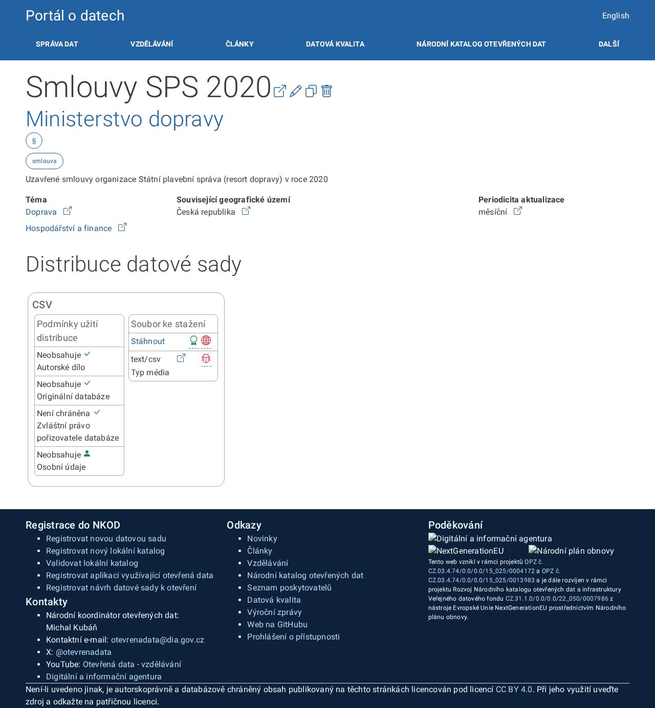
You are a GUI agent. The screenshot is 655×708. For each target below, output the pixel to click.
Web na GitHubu (277, 624)
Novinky (262, 538)
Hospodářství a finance (70, 228)
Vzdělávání (151, 44)
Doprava (42, 212)
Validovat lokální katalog (92, 563)
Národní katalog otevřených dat (305, 575)
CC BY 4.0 (514, 689)
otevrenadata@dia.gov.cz (158, 640)
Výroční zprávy (274, 612)
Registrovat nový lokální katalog (105, 551)
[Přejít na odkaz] (67, 212)
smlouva (44, 161)
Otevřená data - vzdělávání (132, 664)
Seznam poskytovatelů (289, 587)
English (615, 15)
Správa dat (57, 44)
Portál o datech (75, 15)
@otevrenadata (84, 652)
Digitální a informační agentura (104, 676)
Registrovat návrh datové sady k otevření (121, 587)
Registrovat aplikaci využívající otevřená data (129, 575)
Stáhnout (148, 341)
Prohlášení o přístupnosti (293, 637)
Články (240, 44)
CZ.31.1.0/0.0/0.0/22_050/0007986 (557, 598)
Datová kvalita (335, 44)
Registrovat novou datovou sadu (106, 538)
